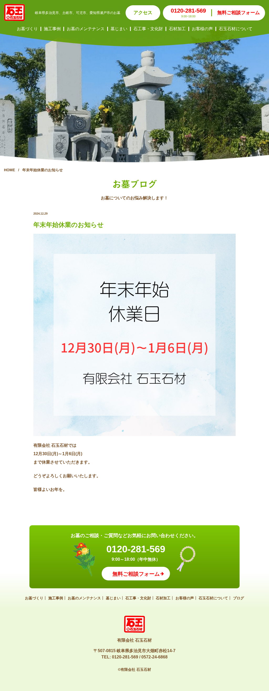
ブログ (238, 598)
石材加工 (177, 29)
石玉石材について (235, 29)
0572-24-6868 (154, 657)
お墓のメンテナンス (86, 29)
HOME (9, 170)
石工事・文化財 (148, 29)
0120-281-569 (188, 10)
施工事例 (52, 29)
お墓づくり (27, 29)
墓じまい (119, 29)
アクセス (142, 12)
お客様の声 (202, 29)
